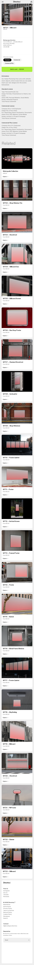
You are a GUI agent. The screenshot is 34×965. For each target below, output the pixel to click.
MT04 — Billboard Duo (11, 267)
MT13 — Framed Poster (11, 553)
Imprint (5, 918)
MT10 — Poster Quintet (11, 458)
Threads (5, 894)
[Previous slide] (4, 14)
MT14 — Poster (8, 585)
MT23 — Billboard (9, 871)
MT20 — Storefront (10, 776)
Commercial (17, 60)
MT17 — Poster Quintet (11, 680)
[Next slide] (30, 14)
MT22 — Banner (8, 839)
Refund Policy (7, 912)
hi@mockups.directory (10, 926)
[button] (3, 2)
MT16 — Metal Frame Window (13, 649)
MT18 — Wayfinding (10, 712)
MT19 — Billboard (9, 744)
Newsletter (6, 904)
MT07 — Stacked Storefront (13, 362)
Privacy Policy (7, 908)
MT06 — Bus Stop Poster (12, 330)
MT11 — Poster (8, 489)
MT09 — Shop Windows (11, 426)
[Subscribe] (29, 940)
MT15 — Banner (8, 617)
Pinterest (6, 896)
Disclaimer (6, 916)
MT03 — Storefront (10, 235)
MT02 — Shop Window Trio (12, 203)
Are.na (5, 893)
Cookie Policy (7, 914)
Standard (7, 60)
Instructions (5, 85)
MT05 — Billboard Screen (12, 298)
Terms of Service (8, 910)
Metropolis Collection (10, 171)
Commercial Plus (9, 63)
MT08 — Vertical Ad (10, 394)
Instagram (6, 891)
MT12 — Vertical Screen (11, 521)
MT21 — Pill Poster (9, 808)
